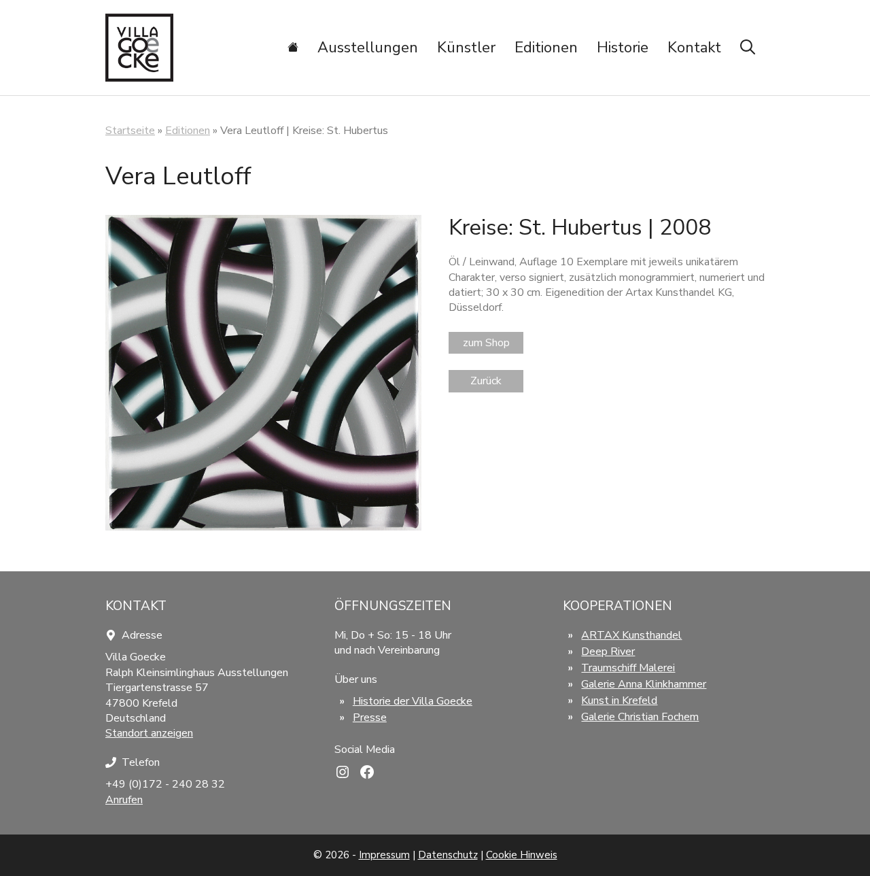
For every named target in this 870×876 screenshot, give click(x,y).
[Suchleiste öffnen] (748, 47)
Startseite (130, 130)
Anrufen (124, 799)
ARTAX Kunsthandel (631, 635)
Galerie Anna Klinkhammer (643, 684)
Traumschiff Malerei (628, 667)
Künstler (466, 47)
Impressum (384, 855)
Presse (370, 717)
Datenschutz (448, 855)
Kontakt (694, 47)
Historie (622, 47)
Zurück (486, 380)
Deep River (608, 651)
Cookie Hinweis (521, 855)
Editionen (546, 47)
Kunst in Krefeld (619, 700)
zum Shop (486, 342)
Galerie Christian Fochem (640, 716)
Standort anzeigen (149, 733)
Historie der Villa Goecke (412, 701)
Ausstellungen (367, 47)
